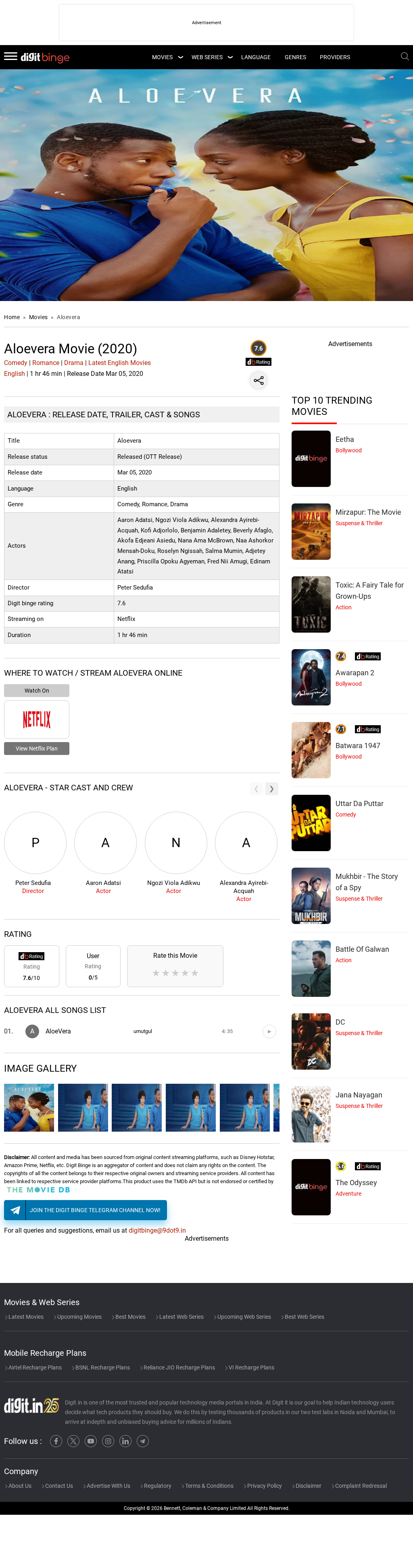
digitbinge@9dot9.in (157, 1230)
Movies (39, 317)
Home (12, 317)
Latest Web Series (181, 1317)
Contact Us (58, 1486)
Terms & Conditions (209, 1486)
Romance (45, 363)
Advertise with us (108, 1486)
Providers (335, 57)
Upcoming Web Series (243, 1317)
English (14, 373)
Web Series (207, 57)
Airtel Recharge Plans (34, 1367)
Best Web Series (304, 1317)
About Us (19, 1486)
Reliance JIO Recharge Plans (178, 1367)
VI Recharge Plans (250, 1367)
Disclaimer (307, 1486)
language (256, 57)
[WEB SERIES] (230, 57)
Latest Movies (25, 1317)
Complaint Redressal (360, 1486)
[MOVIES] (180, 57)
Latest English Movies (119, 363)
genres (295, 57)
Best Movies (130, 1317)
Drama (73, 363)
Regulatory (157, 1486)
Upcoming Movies (79, 1317)
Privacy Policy (264, 1486)
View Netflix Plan (37, 748)
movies (162, 57)
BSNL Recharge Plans (102, 1367)
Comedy (15, 363)
